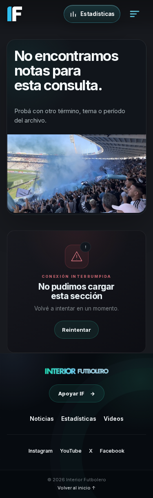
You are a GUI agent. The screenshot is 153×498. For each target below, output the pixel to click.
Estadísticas (78, 418)
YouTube (71, 451)
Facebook (112, 451)
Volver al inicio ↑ (76, 488)
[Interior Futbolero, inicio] (76, 371)
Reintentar (76, 329)
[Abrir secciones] (135, 14)
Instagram (41, 451)
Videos (114, 418)
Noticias (42, 418)
